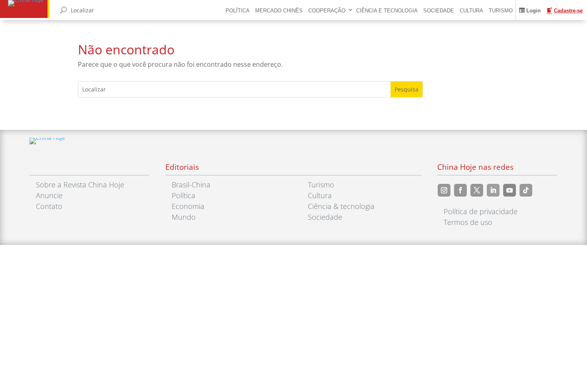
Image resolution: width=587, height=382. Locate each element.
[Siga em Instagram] (444, 190)
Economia (188, 206)
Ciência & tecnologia (341, 206)
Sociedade (438, 11)
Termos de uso (468, 222)
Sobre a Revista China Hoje (80, 184)
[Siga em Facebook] (460, 190)
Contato (49, 206)
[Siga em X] (477, 190)
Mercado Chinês (279, 11)
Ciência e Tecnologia (387, 11)
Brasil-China (191, 184)
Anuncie (49, 195)
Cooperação (326, 11)
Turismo (501, 11)
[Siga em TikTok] (526, 190)
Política (238, 11)
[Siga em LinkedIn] (493, 190)
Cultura (471, 11)
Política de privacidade (481, 211)
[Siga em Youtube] (509, 190)
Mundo (184, 217)
